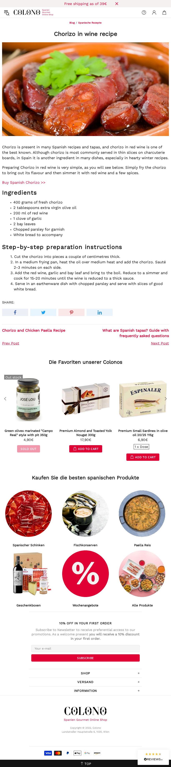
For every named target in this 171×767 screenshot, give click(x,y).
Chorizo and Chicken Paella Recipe (33, 330)
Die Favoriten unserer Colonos (85, 362)
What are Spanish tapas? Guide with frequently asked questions (135, 333)
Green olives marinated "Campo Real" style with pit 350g (29, 433)
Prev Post (10, 343)
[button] (153, 757)
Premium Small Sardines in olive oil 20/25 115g (143, 433)
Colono (16, 12)
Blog (72, 22)
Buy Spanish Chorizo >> (23, 182)
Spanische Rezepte (90, 22)
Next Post (160, 343)
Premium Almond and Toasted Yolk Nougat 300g (85, 433)
